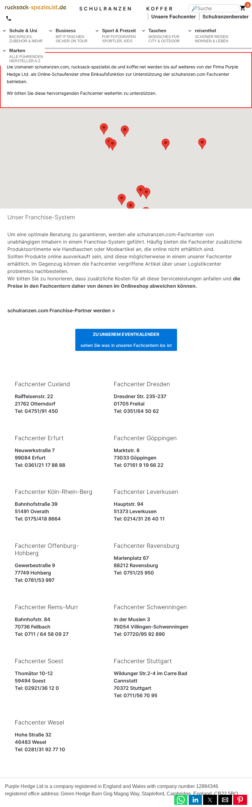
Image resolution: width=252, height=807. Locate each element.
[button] (180, 800)
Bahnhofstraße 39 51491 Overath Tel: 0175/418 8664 (54, 505)
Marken (26, 55)
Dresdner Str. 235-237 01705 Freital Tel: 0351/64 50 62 (142, 397)
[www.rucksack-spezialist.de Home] (33, 8)
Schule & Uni (26, 35)
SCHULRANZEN (106, 9)
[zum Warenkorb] (243, 9)
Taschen (164, 35)
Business (72, 35)
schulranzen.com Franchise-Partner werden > (61, 310)
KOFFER (160, 9)
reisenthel (211, 35)
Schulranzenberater (226, 16)
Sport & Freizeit (119, 35)
